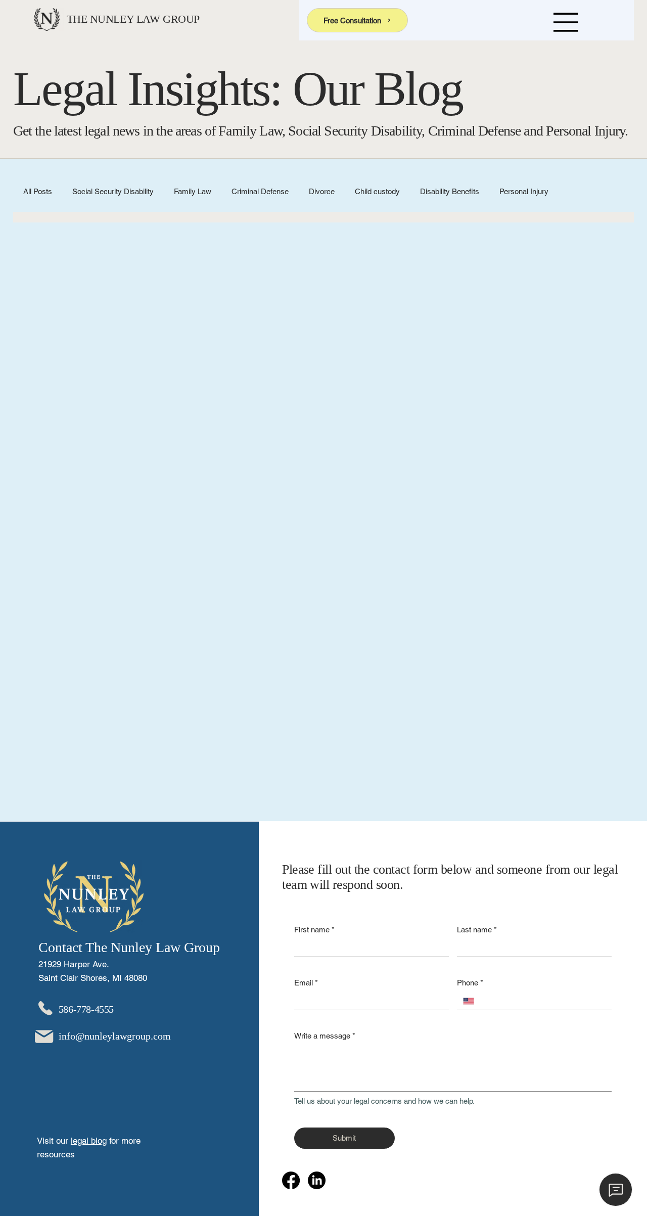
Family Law (192, 191)
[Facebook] (291, 1180)
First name (314, 929)
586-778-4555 (86, 1009)
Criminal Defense (260, 191)
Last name (477, 929)
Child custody (377, 191)
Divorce (322, 191)
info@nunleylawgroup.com (115, 1036)
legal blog (89, 1141)
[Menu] (566, 22)
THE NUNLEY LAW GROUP (133, 19)
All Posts (37, 191)
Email (306, 982)
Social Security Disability (113, 191)
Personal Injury (523, 191)
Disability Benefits (449, 191)
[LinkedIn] (317, 1180)
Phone (470, 982)
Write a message (324, 1035)
